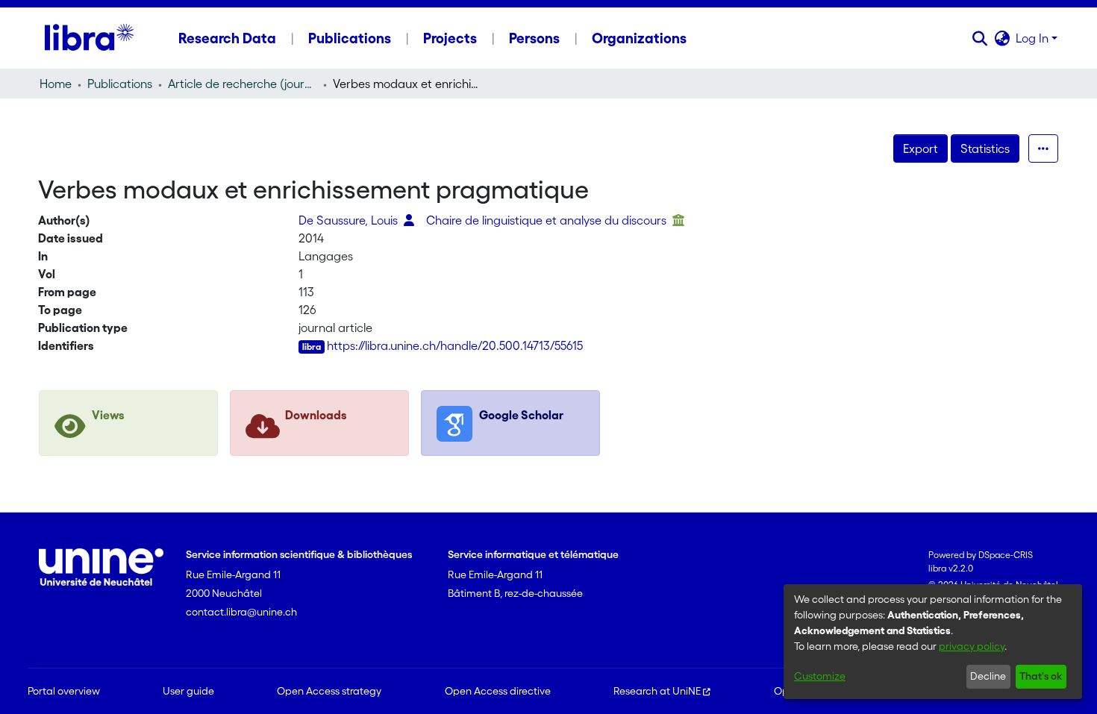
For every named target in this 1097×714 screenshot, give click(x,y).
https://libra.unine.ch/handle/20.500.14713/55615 (455, 345)
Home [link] (56, 83)
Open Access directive (498, 691)
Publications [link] (119, 83)
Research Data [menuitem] (227, 38)
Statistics (985, 148)
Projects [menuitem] (450, 38)
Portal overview (64, 691)
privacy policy (971, 646)
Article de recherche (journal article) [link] (242, 83)
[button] (979, 38)
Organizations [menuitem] (639, 38)
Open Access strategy (329, 691)
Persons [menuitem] (534, 38)
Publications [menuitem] (349, 38)
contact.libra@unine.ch (241, 612)
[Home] (89, 38)
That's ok (1040, 676)
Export (920, 148)
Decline (988, 676)
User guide (188, 691)
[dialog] (933, 641)
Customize (820, 676)
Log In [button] (1033, 38)
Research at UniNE (657, 691)
